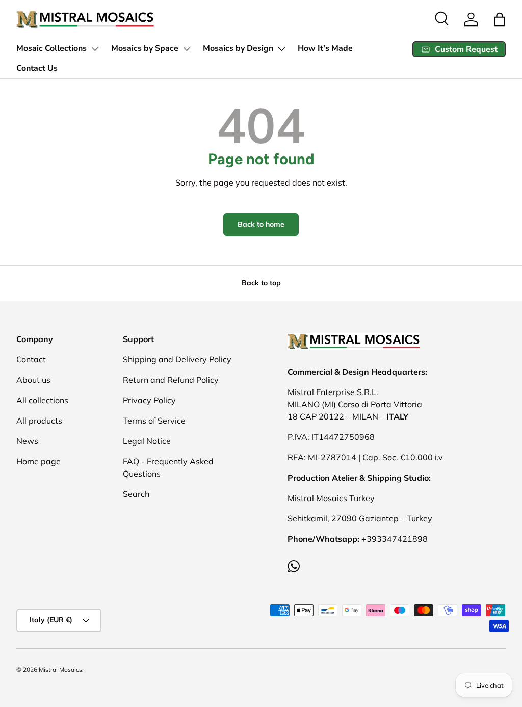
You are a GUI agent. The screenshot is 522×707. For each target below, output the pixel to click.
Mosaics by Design (238, 48)
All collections (42, 400)
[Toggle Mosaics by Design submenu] (281, 49)
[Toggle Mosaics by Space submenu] (186, 49)
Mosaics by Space (144, 48)
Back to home (261, 224)
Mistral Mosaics (60, 669)
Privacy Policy (149, 400)
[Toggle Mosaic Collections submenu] (95, 49)
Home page (38, 461)
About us (33, 380)
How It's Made (325, 48)
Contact (31, 359)
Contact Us (37, 68)
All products (39, 420)
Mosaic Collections (51, 48)
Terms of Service (154, 420)
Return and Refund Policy (171, 380)
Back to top (261, 282)
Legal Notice (147, 441)
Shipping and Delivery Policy (177, 359)
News (27, 441)
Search (136, 494)
